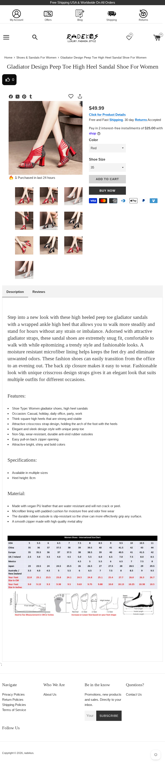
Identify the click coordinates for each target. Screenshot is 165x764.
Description (15, 292)
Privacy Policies (13, 694)
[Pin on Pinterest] (25, 97)
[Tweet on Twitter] (18, 97)
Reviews (38, 292)
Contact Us (134, 694)
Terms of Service (14, 710)
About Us (50, 694)
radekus (29, 753)
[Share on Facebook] (12, 97)
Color (93, 140)
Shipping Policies (14, 705)
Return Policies (12, 699)
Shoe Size (97, 159)
